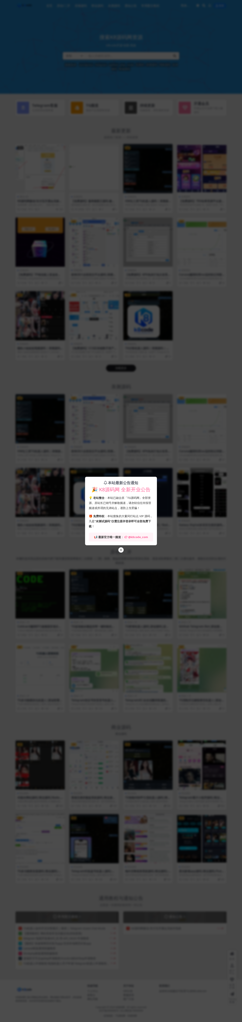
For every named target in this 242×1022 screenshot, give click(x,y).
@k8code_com (138, 537)
